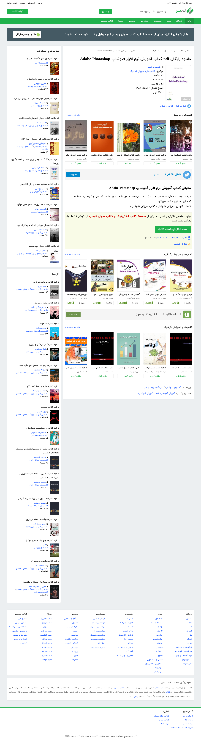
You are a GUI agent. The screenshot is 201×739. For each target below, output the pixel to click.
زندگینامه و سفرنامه (184, 647)
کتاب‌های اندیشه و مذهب (37, 86)
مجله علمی (47, 647)
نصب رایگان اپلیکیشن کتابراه (172, 229)
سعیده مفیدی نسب (78, 298)
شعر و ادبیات (21, 618)
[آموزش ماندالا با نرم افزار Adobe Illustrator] (128, 275)
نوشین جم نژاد (39, 390)
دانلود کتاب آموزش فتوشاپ (155, 155)
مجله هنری (47, 655)
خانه (189, 21)
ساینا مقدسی (40, 229)
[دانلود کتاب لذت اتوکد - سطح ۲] (102, 348)
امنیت (130, 627)
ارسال (136, 696)
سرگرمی (74, 635)
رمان (190, 622)
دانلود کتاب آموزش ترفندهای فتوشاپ (128, 155)
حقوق (160, 655)
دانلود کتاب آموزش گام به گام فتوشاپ (76, 368)
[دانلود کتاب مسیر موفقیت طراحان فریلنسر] (155, 349)
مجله (120, 21)
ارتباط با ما (188, 715)
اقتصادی (159, 618)
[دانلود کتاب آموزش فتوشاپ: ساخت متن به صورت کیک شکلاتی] (102, 136)
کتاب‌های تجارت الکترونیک (36, 170)
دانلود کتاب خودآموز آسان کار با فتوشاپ (181, 155)
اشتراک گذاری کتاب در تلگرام (173, 106)
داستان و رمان (21, 622)
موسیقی (74, 647)
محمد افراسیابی (39, 167)
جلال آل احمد (40, 250)
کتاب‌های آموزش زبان (39, 191)
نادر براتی (42, 286)
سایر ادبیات (187, 663)
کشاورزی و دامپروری (154, 663)
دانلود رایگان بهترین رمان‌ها (36, 232)
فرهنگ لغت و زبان (184, 655)
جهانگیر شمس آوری (37, 143)
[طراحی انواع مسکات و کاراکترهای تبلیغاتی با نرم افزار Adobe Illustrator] (181, 275)
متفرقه (75, 659)
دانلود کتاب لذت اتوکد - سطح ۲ (102, 368)
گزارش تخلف (180, 244)
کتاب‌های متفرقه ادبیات (38, 506)
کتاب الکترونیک (161, 715)
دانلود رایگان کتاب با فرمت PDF (172, 237)
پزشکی (160, 627)
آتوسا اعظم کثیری (184, 298)
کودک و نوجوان (71, 643)
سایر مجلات (47, 659)
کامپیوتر (157, 21)
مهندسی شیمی (98, 639)
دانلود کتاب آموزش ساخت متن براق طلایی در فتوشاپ (76, 155)
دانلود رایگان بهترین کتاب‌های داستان (32, 289)
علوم (168, 21)
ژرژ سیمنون (40, 349)
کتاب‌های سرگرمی (40, 592)
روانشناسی (158, 639)
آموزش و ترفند (126, 622)
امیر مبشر (41, 544)
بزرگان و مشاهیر (71, 618)
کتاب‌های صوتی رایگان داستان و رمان (32, 253)
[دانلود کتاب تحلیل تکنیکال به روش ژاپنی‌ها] (128, 349)
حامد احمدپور (81, 159)
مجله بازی (47, 627)
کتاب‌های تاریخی (41, 63)
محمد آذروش (40, 457)
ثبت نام (31, 3)
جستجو (105, 11)
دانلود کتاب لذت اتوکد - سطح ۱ (181, 368)
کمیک (189, 639)
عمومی (131, 21)
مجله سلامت (46, 651)
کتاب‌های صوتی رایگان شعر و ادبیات (32, 125)
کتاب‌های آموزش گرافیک (142, 71)
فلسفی (159, 651)
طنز (190, 635)
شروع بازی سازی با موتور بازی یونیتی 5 (102, 294)
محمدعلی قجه (39, 565)
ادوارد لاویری (108, 298)
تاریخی (160, 631)
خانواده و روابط (72, 627)
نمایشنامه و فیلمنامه (183, 651)
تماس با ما (12, 3)
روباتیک (101, 643)
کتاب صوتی (107, 21)
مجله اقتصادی (46, 635)
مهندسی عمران (98, 622)
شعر (190, 627)
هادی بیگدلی (40, 328)
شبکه (130, 643)
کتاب (168, 692)
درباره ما (189, 719)
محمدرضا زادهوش (38, 432)
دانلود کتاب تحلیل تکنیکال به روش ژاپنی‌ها (128, 368)
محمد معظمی (186, 372)
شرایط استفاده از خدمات (181, 727)
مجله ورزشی (46, 639)
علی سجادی (187, 159)
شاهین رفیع (154, 67)
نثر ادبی (189, 643)
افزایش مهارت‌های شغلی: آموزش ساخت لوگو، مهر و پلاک (155, 294)
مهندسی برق (99, 631)
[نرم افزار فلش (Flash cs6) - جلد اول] (76, 275)
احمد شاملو (41, 122)
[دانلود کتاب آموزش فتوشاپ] (155, 136)
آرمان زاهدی (82, 372)
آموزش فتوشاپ (173, 387)
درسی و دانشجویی (155, 659)
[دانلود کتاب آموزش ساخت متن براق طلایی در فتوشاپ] (76, 136)
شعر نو (189, 631)
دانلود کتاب (181, 163)
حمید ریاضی (40, 188)
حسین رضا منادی (159, 298)
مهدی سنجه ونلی (158, 159)
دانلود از (187, 303)
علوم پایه (159, 667)
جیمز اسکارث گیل (38, 307)
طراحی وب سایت (125, 647)
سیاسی (159, 647)
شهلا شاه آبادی (133, 298)
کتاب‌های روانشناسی (39, 105)
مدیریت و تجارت (20, 635)
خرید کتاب (164, 723)
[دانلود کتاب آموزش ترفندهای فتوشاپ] (128, 137)
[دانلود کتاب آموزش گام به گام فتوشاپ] (76, 351)
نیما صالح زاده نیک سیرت (155, 372)
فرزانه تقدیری (40, 370)
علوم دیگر (158, 671)
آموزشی (23, 643)
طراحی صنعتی (99, 618)
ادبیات (179, 21)
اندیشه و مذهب (156, 622)
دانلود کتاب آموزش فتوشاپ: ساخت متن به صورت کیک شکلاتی (102, 155)
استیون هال (40, 209)
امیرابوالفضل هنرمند (37, 586)
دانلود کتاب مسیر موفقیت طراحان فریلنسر (155, 368)
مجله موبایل (47, 622)
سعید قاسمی (133, 159)
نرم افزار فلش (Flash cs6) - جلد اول (76, 294)
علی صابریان (134, 372)
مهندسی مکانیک (97, 635)
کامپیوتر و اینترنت (125, 655)
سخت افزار (128, 639)
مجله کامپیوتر (46, 618)
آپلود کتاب (17, 11)
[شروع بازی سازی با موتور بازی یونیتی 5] (102, 275)
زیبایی (75, 631)
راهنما (22, 3)
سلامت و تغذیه (71, 639)
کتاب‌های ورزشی (41, 547)
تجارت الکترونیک (125, 635)
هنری (75, 655)
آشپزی (75, 622)
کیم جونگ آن (39, 524)
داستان (189, 618)
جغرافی (159, 635)
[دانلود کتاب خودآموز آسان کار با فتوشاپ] (181, 136)
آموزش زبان (187, 659)
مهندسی (144, 21)
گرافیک (129, 651)
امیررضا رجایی (40, 83)
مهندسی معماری (97, 627)
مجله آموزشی (46, 643)
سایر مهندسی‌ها (98, 647)
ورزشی (75, 651)
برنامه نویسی (127, 631)
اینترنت (130, 618)
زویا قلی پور (41, 411)
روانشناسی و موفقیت (18, 627)
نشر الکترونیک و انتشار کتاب (179, 3)
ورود (40, 3)
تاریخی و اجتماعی (19, 631)
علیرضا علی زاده (39, 103)
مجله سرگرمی (46, 631)
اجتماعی (159, 643)
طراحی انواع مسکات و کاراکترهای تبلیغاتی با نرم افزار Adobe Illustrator (181, 294)
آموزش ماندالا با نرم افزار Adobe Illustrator (128, 294)
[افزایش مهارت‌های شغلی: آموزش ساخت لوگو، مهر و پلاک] (155, 275)
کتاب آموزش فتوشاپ (154, 387)
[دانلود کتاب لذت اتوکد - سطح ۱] (181, 349)
